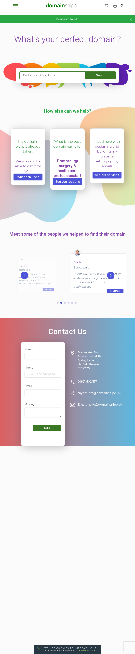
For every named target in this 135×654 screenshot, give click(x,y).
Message (30, 404)
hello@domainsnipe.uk (105, 404)
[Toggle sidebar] (15, 6)
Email (28, 386)
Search (100, 75)
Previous (24, 275)
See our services (107, 175)
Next (111, 275)
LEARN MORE (86, 650)
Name (29, 349)
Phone (29, 367)
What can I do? (28, 177)
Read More (48, 289)
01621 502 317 (87, 381)
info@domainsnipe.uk (104, 393)
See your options (67, 182)
